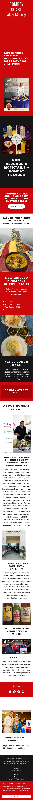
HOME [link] (16, 774)
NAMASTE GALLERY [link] (16, 780)
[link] (16, 16)
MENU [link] (16, 776)
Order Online (16, 206)
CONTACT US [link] (16, 778)
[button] (4, 9)
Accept (16, 796)
